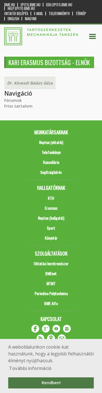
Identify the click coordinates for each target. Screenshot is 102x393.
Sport (51, 228)
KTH (51, 198)
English (13, 18)
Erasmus (51, 208)
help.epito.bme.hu (21, 8)
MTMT (51, 283)
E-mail (38, 13)
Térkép (81, 13)
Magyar (31, 18)
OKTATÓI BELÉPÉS (16, 13)
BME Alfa (51, 303)
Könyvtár (51, 238)
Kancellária (51, 162)
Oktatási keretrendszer (51, 263)
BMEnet (51, 273)
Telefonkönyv (59, 13)
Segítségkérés (51, 172)
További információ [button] (30, 368)
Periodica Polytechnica (51, 293)
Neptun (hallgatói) (51, 218)
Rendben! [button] (51, 382)
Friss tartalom (18, 106)
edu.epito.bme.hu (59, 5)
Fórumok (13, 100)
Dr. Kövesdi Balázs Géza (30, 83)
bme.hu (9, 5)
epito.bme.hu (31, 5)
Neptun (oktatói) (51, 142)
